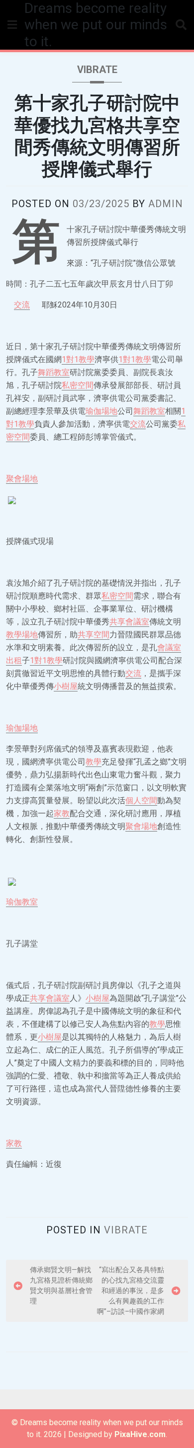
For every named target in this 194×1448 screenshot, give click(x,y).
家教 (62, 813)
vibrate (97, 70)
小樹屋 (66, 686)
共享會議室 (129, 621)
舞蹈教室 (54, 372)
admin (165, 204)
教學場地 (22, 634)
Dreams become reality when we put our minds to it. (95, 25)
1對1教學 (78, 359)
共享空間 (93, 634)
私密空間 (78, 385)
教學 (93, 761)
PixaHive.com (140, 1434)
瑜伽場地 (101, 411)
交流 (22, 304)
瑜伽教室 (22, 902)
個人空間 (141, 800)
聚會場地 (22, 478)
